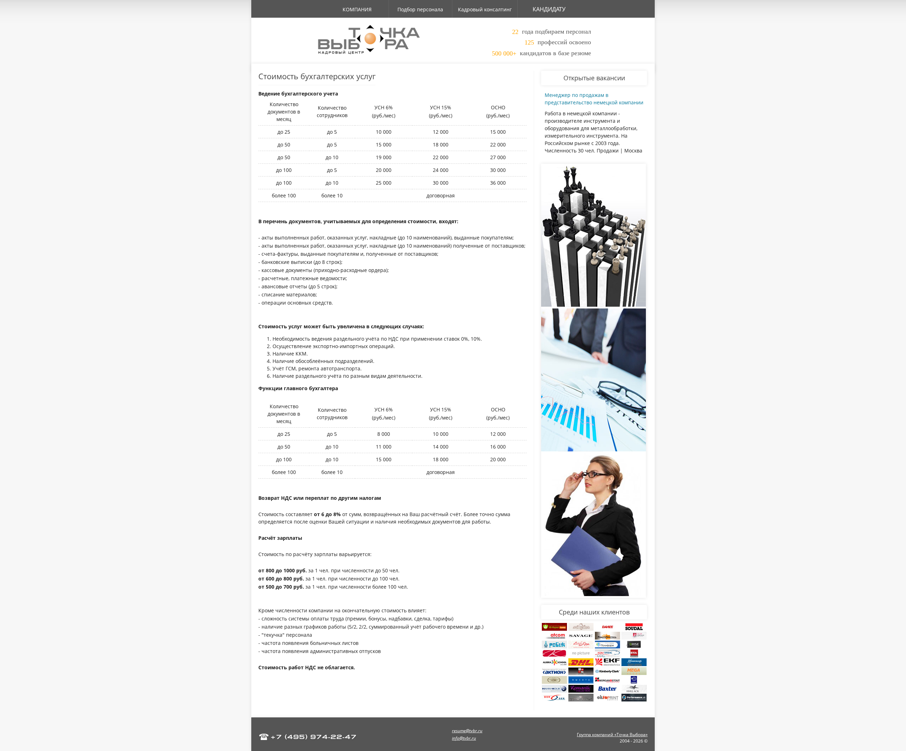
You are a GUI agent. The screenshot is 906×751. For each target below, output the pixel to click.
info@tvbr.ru (464, 738)
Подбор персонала (420, 9)
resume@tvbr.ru (467, 731)
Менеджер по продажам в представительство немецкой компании (594, 99)
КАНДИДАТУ (549, 9)
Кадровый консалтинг (485, 9)
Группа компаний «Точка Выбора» (612, 735)
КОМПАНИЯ (357, 9)
